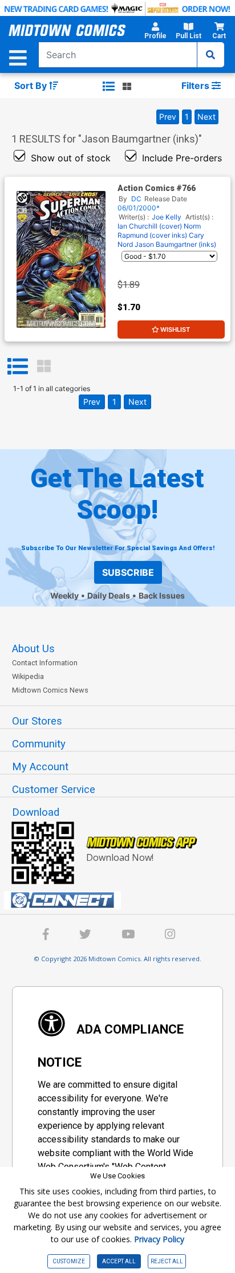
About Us (33, 648)
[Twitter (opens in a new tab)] (85, 936)
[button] (155, 32)
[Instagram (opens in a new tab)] (170, 936)
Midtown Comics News (50, 690)
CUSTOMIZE (68, 1261)
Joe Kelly (166, 217)
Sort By (31, 85)
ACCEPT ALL (119, 1261)
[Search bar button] (210, 54)
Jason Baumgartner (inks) (175, 244)
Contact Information (45, 662)
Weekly (64, 595)
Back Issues (162, 595)
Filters (196, 85)
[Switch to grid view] (127, 86)
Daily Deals (108, 595)
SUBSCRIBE (128, 572)
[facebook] (46, 936)
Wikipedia (28, 676)
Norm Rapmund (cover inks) (159, 230)
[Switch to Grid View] (44, 367)
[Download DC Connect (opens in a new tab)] (122, 900)
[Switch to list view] (108, 86)
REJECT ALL (167, 1261)
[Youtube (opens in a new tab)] (128, 936)
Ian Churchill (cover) (150, 226)
